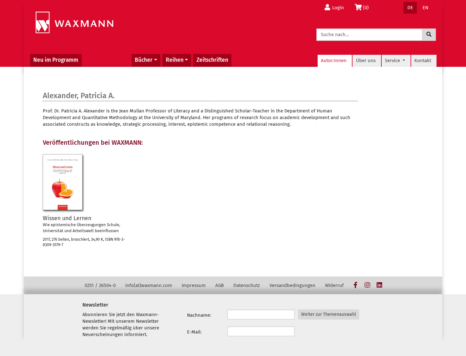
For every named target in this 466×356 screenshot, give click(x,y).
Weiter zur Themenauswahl (328, 314)
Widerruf (334, 285)
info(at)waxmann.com (148, 285)
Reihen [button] (175, 60)
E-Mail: (194, 332)
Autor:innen (333, 60)
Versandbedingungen (292, 285)
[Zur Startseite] (74, 22)
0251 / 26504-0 (100, 285)
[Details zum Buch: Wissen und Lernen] (62, 182)
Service (393, 60)
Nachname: (199, 315)
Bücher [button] (143, 60)
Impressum (194, 285)
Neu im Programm (55, 60)
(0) (367, 7)
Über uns (366, 60)
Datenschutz (246, 285)
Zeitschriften (212, 60)
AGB (219, 285)
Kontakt (422, 60)
